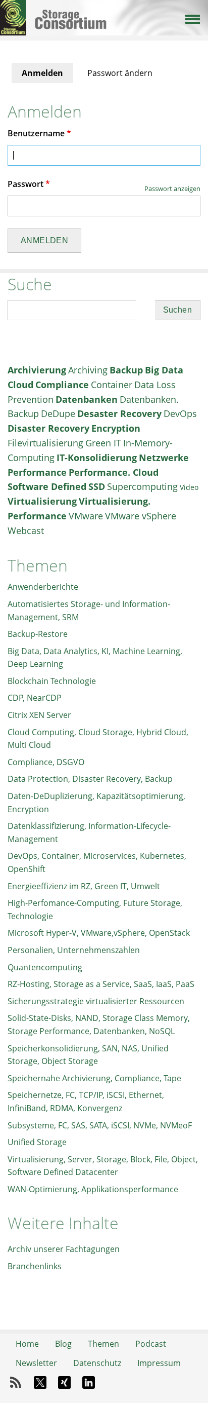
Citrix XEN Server (39, 715)
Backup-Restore (38, 633)
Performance (37, 472)
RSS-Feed (16, 1382)
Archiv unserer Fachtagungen (64, 1249)
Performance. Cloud (114, 472)
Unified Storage (37, 1142)
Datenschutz (97, 1363)
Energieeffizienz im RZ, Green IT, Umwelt (84, 886)
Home (27, 1343)
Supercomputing (142, 486)
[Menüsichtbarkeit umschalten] (192, 18)
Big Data (164, 370)
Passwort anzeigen (172, 188)
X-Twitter (40, 1382)
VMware (86, 516)
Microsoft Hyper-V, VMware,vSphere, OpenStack (99, 932)
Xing (64, 1382)
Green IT (103, 443)
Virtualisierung (42, 501)
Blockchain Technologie (52, 681)
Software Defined (47, 486)
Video (189, 487)
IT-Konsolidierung (97, 457)
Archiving (88, 370)
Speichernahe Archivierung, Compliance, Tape (94, 1078)
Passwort (29, 183)
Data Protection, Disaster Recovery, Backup (90, 778)
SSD (96, 486)
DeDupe (58, 413)
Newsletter (36, 1363)
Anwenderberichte (43, 586)
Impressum (159, 1363)
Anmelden (47, 75)
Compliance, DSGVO (46, 762)
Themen (103, 1343)
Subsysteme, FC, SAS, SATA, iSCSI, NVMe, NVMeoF (100, 1125)
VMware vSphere (140, 516)
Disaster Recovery (48, 428)
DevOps (180, 413)
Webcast (26, 530)
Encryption (115, 428)
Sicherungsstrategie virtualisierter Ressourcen (96, 1001)
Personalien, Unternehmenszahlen (74, 950)
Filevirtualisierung (45, 443)
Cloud (20, 384)
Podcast (150, 1343)
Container (111, 384)
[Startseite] (104, 9)
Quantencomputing (45, 967)
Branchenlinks (35, 1266)
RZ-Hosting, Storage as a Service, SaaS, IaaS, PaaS (101, 984)
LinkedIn (88, 1382)
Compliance (62, 384)
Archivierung (37, 370)
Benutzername (39, 133)
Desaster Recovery (119, 413)
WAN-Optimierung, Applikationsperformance (93, 1189)
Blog (63, 1343)
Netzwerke (164, 457)
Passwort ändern (119, 73)
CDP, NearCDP (35, 697)
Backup (126, 370)
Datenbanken (87, 399)
